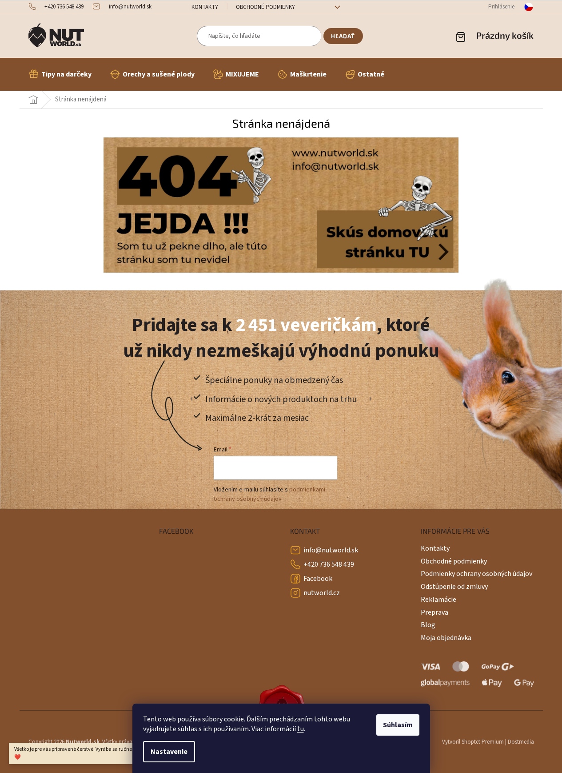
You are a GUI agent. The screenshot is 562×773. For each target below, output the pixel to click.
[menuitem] (60, 74)
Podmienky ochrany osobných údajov (476, 574)
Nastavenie (169, 752)
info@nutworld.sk (330, 550)
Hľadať (343, 36)
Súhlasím (398, 725)
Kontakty (204, 7)
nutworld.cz (321, 593)
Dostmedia (521, 742)
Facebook (317, 579)
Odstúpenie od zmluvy (454, 587)
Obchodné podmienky (265, 7)
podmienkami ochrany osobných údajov (269, 494)
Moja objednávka (446, 638)
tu (300, 729)
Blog (428, 625)
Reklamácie (438, 599)
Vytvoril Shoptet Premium (473, 742)
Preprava (434, 612)
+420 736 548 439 (328, 564)
